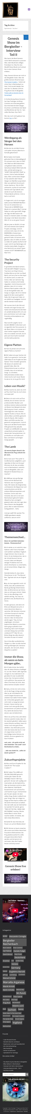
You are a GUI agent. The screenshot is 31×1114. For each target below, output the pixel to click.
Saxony (20, 1009)
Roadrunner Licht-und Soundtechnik (14, 1044)
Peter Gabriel (18, 997)
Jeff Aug (5, 975)
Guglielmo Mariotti (17, 971)
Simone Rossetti (6, 1015)
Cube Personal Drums (9, 1039)
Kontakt (26, 1111)
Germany (15, 967)
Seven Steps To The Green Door (12, 1013)
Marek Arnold (9, 986)
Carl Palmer (7, 951)
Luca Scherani (22, 974)
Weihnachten (7, 1026)
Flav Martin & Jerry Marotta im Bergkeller (15, 1062)
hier (10, 118)
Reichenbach (16, 1002)
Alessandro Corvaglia (17, 936)
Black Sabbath (7, 948)
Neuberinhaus (7, 996)
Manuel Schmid (9, 978)
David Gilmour (7, 954)
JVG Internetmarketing (9, 1046)
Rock (4, 1009)
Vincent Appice (19, 1019)
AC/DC (5, 936)
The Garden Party (8, 1019)
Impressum (13, 1111)
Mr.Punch (21, 993)
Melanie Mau (20, 989)
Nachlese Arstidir (8, 1070)
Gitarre (5, 971)
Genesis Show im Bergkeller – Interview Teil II (13, 46)
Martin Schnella (8, 990)
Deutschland (20, 957)
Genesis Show (6, 967)
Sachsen (12, 1009)
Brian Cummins (17, 948)
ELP (13, 961)
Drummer (6, 961)
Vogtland (17, 1022)
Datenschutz (20, 1111)
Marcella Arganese (13, 982)
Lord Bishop (13, 975)
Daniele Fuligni (19, 951)
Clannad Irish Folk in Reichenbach (13, 1066)
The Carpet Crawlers (11, 82)
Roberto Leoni (18, 1006)
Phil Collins (6, 999)
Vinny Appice (7, 1022)
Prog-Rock (6, 1003)
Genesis (15, 964)
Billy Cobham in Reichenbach (11, 1064)
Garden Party (19, 961)
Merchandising (7, 1048)
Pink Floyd (14, 999)
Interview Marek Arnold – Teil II (12, 1068)
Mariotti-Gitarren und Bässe (11, 1042)
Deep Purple (18, 954)
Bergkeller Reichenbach (10, 942)
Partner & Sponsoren (9, 1050)
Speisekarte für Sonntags (10, 1052)
